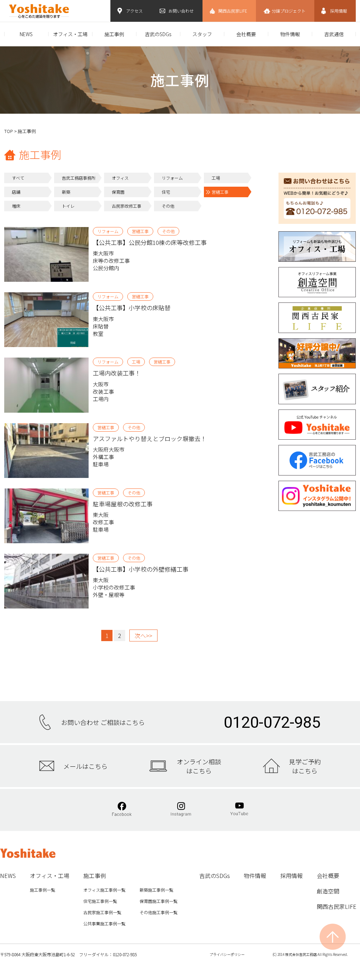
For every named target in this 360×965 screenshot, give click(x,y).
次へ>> (143, 635)
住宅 (166, 192)
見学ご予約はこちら (305, 766)
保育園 (118, 192)
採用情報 (338, 11)
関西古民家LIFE (232, 11)
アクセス (134, 11)
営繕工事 (220, 192)
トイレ (68, 206)
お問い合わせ (181, 11)
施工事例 (114, 34)
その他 (168, 206)
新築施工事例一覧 (156, 890)
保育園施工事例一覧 (159, 901)
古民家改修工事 (126, 206)
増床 (16, 206)
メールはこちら (85, 766)
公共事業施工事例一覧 (104, 923)
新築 (66, 192)
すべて (18, 178)
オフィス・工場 (70, 34)
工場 (216, 178)
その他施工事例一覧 (159, 912)
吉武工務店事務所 (79, 178)
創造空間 (328, 891)
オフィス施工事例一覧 (104, 890)
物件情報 (290, 34)
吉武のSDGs (158, 34)
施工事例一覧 (42, 890)
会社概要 (246, 34)
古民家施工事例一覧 (102, 912)
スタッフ (202, 34)
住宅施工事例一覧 (100, 901)
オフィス (120, 178)
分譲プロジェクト (289, 11)
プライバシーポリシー (227, 954)
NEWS (26, 34)
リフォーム (172, 178)
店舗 (16, 192)
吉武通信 (334, 34)
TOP (8, 131)
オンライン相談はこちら (199, 766)
